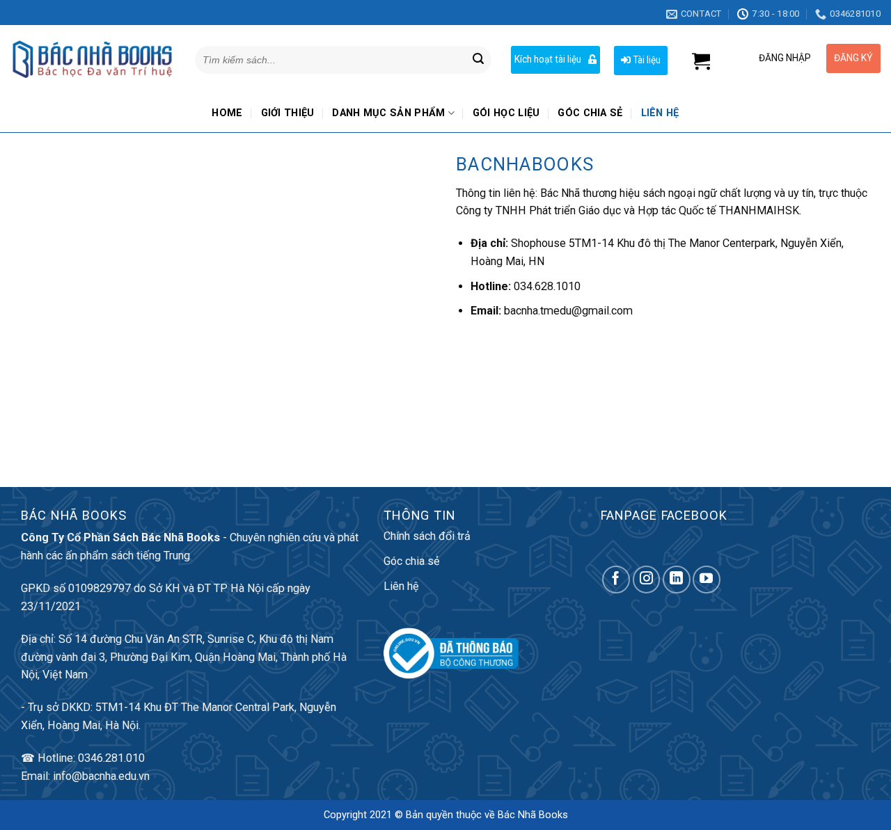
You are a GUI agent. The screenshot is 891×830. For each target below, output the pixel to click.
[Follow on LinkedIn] (677, 579)
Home (227, 113)
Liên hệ (660, 113)
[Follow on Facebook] (616, 579)
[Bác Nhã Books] (92, 59)
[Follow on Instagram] (647, 579)
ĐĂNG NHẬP (785, 57)
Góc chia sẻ (590, 113)
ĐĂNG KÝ (853, 57)
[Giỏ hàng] (701, 61)
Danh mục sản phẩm (388, 113)
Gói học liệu (506, 113)
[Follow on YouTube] (706, 579)
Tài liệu (646, 59)
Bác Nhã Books (533, 815)
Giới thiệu (288, 113)
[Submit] (478, 60)
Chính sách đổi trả (427, 536)
